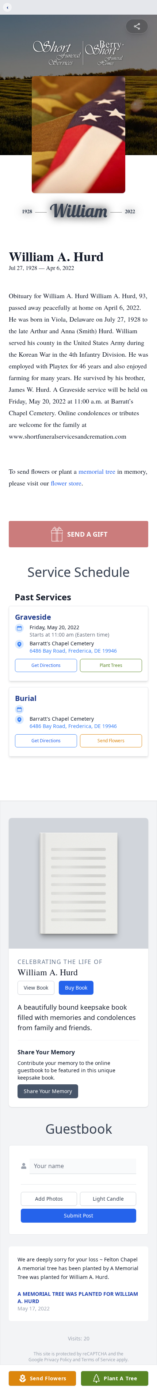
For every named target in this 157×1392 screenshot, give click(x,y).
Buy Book (76, 987)
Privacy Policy (58, 1360)
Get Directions (46, 665)
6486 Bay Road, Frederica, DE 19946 (73, 650)
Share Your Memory (48, 1091)
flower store (66, 483)
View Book (36, 987)
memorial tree (96, 471)
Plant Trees (111, 665)
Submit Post (78, 1215)
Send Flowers (111, 741)
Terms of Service (98, 1360)
